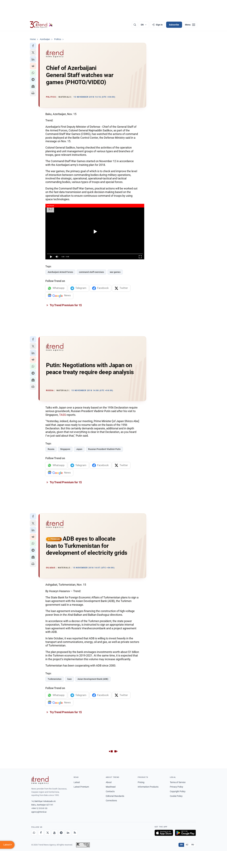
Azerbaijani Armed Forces (60, 272)
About (109, 782)
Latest (77, 782)
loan (69, 679)
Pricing (141, 782)
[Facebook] (41, 833)
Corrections (111, 800)
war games (115, 272)
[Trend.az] (41, 24)
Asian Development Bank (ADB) (93, 679)
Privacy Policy (176, 787)
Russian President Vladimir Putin (104, 449)
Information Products (148, 787)
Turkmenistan (54, 679)
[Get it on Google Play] (185, 833)
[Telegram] (61, 833)
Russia (51, 449)
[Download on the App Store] (164, 833)
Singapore (65, 449)
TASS (62, 414)
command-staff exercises (91, 272)
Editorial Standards (115, 796)
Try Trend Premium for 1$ (65, 305)
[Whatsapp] (34, 833)
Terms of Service (177, 782)
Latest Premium (81, 787)
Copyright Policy (177, 791)
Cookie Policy (176, 796)
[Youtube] (54, 833)
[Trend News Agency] (40, 780)
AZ (187, 845)
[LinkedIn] (68, 833)
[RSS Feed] (75, 833)
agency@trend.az (38, 812)
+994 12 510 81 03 (39, 808)
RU (192, 845)
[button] (33, 46)
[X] (47, 833)
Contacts (110, 791)
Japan (79, 449)
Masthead (111, 787)
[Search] (135, 25)
